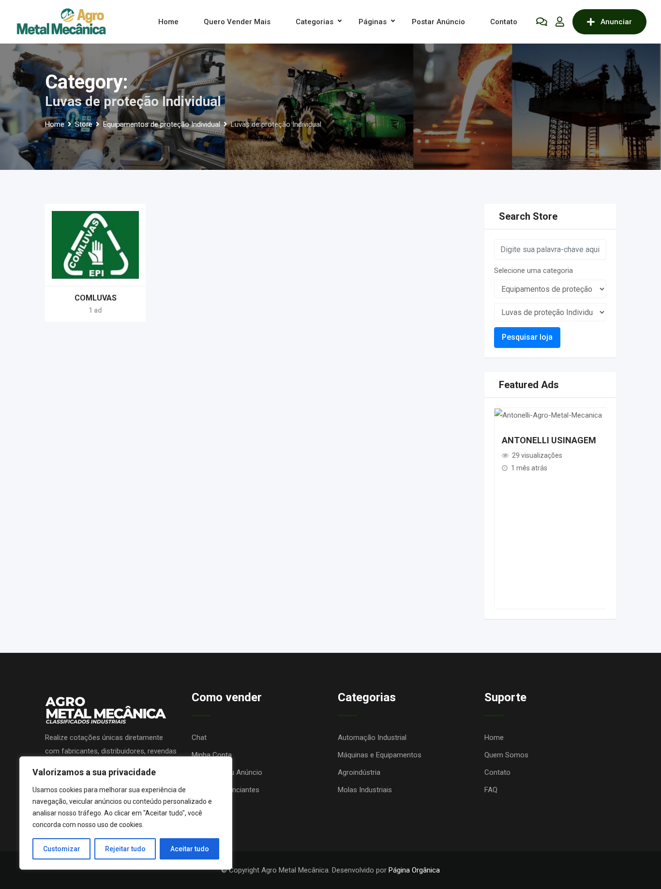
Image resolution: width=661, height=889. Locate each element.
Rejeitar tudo (125, 849)
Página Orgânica (414, 870)
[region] (125, 813)
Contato (503, 21)
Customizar (61, 849)
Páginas (373, 21)
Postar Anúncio (438, 21)
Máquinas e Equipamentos (379, 755)
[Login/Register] (560, 22)
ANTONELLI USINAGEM (549, 440)
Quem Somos (506, 755)
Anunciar (616, 21)
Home (168, 21)
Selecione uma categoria (533, 270)
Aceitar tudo (189, 849)
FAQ (490, 789)
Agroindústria (359, 772)
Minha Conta (212, 755)
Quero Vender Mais (237, 21)
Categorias (314, 21)
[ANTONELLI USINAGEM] (548, 414)
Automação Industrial (372, 737)
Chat (199, 737)
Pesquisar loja (527, 337)
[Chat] (541, 22)
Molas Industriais (365, 789)
